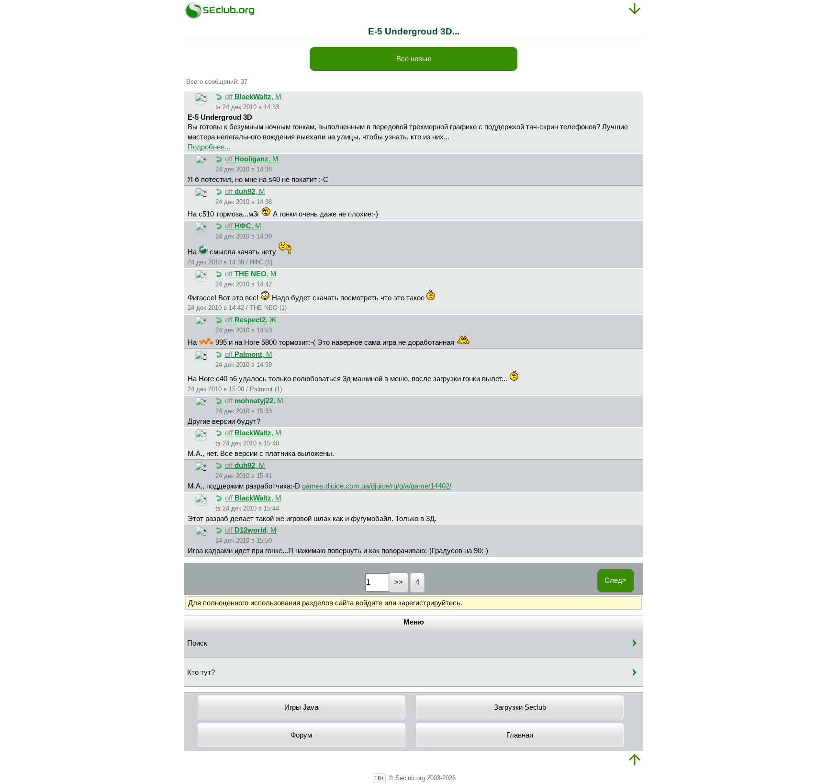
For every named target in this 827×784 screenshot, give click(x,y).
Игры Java (301, 707)
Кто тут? (201, 672)
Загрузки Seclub (520, 707)
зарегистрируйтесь (429, 603)
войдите (369, 603)
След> (615, 580)
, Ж (250, 320)
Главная (519, 735)
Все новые (413, 59)
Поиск (197, 643)
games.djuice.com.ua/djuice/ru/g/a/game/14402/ (376, 486)
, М (253, 97)
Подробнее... (209, 147)
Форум (301, 735)
